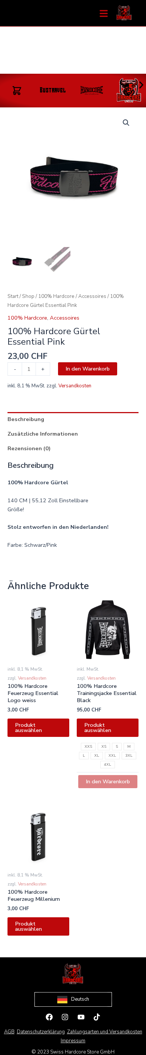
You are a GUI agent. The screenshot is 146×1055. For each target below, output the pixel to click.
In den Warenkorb (88, 368)
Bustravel (53, 91)
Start (12, 296)
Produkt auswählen (28, 727)
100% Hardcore (56, 296)
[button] (141, 85)
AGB (9, 1031)
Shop (28, 296)
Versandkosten (74, 385)
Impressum (73, 1040)
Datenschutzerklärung (41, 1031)
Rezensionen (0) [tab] (29, 448)
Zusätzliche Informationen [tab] (42, 433)
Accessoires (92, 296)
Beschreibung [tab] (25, 419)
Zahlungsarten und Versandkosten (104, 1031)
